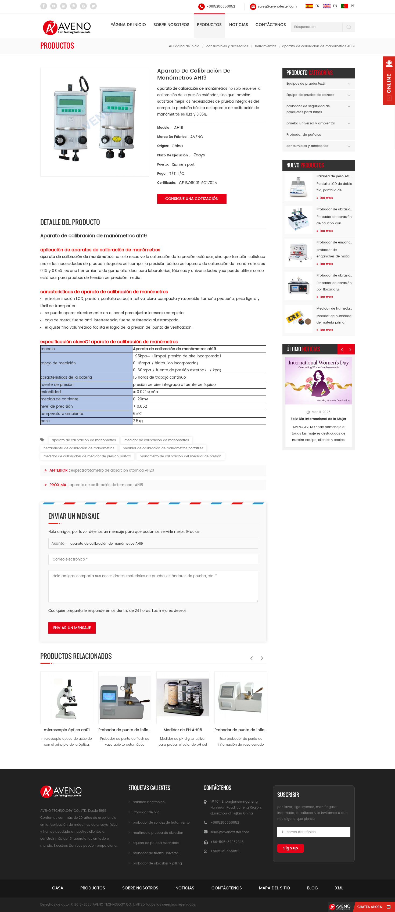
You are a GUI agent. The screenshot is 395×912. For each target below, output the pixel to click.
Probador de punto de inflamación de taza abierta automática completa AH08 (124, 730)
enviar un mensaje (72, 628)
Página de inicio (128, 24)
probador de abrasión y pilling (157, 863)
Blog (312, 888)
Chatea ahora (369, 907)
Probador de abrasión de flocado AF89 (335, 275)
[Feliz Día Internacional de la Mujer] (318, 381)
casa (57, 888)
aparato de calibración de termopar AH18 (106, 485)
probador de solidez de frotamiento (161, 822)
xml (339, 888)
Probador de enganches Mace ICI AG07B (335, 242)
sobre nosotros (140, 888)
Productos (209, 24)
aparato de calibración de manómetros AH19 (106, 543)
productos (92, 888)
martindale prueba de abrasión (158, 832)
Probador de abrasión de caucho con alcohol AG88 (335, 209)
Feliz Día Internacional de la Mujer (318, 419)
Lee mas (326, 197)
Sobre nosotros (171, 24)
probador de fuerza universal (156, 853)
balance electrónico (149, 802)
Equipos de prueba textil (305, 83)
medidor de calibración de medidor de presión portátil (87, 456)
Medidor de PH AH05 (183, 730)
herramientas (265, 46)
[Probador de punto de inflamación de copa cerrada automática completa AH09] (240, 695)
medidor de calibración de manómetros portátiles (163, 448)
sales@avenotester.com (277, 6)
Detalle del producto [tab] (70, 222)
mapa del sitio (274, 888)
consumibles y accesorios (227, 46)
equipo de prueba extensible (156, 843)
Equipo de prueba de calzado (310, 95)
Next (261, 655)
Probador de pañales (303, 134)
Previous (250, 655)
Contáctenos (271, 24)
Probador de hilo (146, 812)
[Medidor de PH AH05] (182, 695)
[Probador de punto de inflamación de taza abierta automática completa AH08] (124, 695)
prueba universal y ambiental (310, 123)
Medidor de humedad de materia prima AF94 (335, 308)
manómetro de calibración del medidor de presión (180, 456)
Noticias (238, 24)
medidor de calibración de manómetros (156, 440)
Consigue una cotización (191, 199)
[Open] (389, 80)
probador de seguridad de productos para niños (308, 109)
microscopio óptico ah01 (67, 730)
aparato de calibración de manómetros (84, 440)
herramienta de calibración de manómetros (79, 448)
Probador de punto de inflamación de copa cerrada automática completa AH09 (240, 730)
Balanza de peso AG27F (335, 176)
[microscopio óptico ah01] (66, 695)
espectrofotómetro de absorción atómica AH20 (112, 470)
